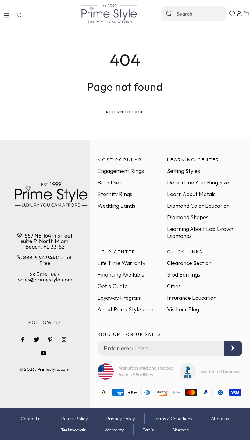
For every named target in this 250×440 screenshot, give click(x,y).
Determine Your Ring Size (198, 182)
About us (220, 418)
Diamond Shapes (188, 217)
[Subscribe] (233, 348)
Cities (174, 286)
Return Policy (74, 418)
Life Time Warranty (121, 263)
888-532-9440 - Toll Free (47, 260)
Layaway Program (120, 297)
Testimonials (73, 430)
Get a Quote (113, 286)
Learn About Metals (191, 194)
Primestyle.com (54, 369)
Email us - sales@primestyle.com (45, 276)
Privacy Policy (120, 418)
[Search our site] (169, 14)
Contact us (32, 418)
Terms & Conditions (173, 418)
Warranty (114, 430)
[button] (19, 15)
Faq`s (148, 430)
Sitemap (181, 430)
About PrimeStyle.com (125, 309)
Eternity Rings (115, 194)
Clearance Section (189, 263)
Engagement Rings (121, 170)
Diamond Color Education (198, 205)
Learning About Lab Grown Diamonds (200, 232)
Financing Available (121, 274)
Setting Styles (183, 170)
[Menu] (6, 15)
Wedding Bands (116, 205)
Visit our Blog (183, 309)
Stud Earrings (183, 274)
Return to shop (125, 112)
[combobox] (187, 13)
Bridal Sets (111, 182)
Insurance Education (191, 297)
